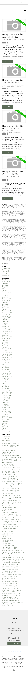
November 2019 (6, 414)
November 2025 (7, 295)
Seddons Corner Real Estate (17, 245)
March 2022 (5, 368)
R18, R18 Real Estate (9, 237)
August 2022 (6, 359)
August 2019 (5, 419)
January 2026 (6, 293)
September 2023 (7, 337)
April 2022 (5, 366)
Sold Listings (6, 275)
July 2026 (5, 283)
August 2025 (6, 300)
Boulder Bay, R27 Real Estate (8, 210)
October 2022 (6, 356)
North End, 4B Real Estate (12, 229)
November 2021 (6, 373)
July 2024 (5, 319)
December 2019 (6, 412)
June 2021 (5, 381)
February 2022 (6, 369)
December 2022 (7, 352)
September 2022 (7, 357)
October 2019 (6, 416)
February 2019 (6, 430)
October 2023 (6, 335)
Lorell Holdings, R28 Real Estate (13, 226)
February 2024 (6, 328)
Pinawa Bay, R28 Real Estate (10, 519)
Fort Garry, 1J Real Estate (7, 213)
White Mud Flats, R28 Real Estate (8, 257)
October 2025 (6, 297)
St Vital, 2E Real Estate (13, 251)
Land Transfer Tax (20, 222)
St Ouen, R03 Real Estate (16, 250)
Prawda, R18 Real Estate (9, 528)
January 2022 (6, 371)
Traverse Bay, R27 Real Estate (10, 588)
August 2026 (6, 281)
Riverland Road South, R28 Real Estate (13, 557)
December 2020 (7, 392)
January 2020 (6, 411)
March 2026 (5, 290)
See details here (20, 47)
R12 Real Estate (10, 236)
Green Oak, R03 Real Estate (10, 476)
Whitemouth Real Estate (20, 257)
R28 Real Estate (6, 543)
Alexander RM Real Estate (8, 205)
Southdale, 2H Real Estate (14, 249)
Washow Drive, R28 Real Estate (11, 592)
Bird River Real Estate (8, 452)
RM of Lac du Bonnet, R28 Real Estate (13, 559)
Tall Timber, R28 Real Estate (12, 252)
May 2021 (5, 383)
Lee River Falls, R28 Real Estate (11, 495)
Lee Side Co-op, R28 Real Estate (11, 497)
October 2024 (6, 314)
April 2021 (5, 385)
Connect (21, 2)
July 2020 (5, 400)
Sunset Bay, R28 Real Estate (10, 581)
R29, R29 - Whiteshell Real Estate (8, 240)
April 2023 (5, 345)
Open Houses (6, 271)
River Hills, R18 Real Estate (16, 242)
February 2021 (6, 388)
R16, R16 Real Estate (17, 236)
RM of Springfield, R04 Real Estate (14, 244)
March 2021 (5, 387)
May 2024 (5, 323)
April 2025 (5, 307)
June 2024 (5, 321)
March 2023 (5, 347)
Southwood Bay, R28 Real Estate (14, 86)
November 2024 (7, 312)
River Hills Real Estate (6, 242)
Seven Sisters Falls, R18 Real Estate (12, 567)
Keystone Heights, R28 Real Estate (12, 485)
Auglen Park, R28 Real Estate (13, 40)
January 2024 (6, 330)
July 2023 (5, 340)
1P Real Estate (10, 204)
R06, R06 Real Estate (8, 533)
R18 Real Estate (6, 538)
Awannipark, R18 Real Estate (10, 447)
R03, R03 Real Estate (16, 235)
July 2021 (5, 380)
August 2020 (6, 399)
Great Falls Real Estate (8, 474)
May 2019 (5, 425)
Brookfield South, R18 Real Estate (11, 457)
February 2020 (6, 409)
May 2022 (5, 364)
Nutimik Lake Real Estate (9, 514)
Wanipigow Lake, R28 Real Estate (12, 590)
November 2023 (7, 333)
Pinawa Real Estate (16, 233)
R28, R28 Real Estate (8, 545)
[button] (11, 618)
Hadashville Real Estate (9, 478)
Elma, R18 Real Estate (20, 212)
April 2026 (5, 288)
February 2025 (6, 311)
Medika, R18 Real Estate (7, 228)
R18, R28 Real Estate (17, 237)
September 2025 (7, 299)
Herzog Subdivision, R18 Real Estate (14, 219)
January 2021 (6, 390)
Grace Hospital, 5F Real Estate (8, 214)
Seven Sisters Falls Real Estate (11, 566)
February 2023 (6, 349)
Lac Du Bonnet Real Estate (18, 220)
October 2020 (6, 395)
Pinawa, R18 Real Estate (9, 524)
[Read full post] (14, 26)
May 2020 (5, 404)
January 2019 (6, 431)
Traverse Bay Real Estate (12, 253)
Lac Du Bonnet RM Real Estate (11, 488)
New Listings (6, 270)
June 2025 (5, 304)
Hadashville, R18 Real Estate (10, 218)
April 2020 (5, 406)
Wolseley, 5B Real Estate (7, 260)
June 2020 (5, 402)
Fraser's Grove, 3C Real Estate (19, 213)
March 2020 (6, 407)
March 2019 (5, 428)
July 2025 (5, 302)
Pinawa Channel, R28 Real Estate (12, 521)
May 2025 (5, 305)
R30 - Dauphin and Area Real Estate (12, 550)
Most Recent (5, 280)
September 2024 (7, 316)
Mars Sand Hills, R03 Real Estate (11, 504)
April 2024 (5, 325)
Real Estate (5, 273)
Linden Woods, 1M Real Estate (11, 500)
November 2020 (7, 394)
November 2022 (7, 354)
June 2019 (5, 423)
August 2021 (5, 378)
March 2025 (6, 309)
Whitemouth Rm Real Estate (7, 258)
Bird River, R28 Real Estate (9, 454)
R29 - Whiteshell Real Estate (10, 547)
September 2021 (7, 376)
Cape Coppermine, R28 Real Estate (12, 461)
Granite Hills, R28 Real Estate (13, 178)
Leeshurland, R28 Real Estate (11, 225)
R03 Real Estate (8, 235)
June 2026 (5, 285)
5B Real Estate (22, 204)
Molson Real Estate (16, 228)
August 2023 (6, 338)
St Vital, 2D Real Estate (8, 578)
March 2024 (5, 326)
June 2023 (5, 342)
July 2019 (5, 421)
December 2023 (7, 331)
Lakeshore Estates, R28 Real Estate (9, 222)
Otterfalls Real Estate (8, 517)
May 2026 (5, 287)
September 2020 (7, 397)
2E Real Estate (16, 204)
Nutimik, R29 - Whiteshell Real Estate (12, 230)
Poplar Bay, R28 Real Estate (12, 234)
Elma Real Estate (12, 212)
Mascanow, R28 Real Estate (16, 227)
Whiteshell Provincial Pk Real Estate (9, 259)
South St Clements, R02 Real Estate (12, 571)
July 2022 (5, 361)
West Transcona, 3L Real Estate (17, 256)
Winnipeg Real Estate (21, 259)
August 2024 (6, 318)
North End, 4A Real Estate (9, 511)
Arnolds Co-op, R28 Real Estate (11, 443)
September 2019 (7, 418)
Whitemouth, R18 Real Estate (19, 258)
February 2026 (6, 292)
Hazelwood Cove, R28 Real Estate (12, 481)
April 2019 (5, 426)
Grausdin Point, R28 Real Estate (11, 215)
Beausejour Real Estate (11, 207)
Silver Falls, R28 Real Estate (10, 248)
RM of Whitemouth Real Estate (11, 562)
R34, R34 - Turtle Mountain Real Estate (17, 241)
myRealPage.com (17, 651)
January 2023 (6, 350)
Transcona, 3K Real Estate (9, 585)
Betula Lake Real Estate (9, 450)
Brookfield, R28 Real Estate (10, 211)
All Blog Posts (6, 268)
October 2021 (6, 375)
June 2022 (5, 362)
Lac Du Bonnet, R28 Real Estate (14, 132)
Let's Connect (14, 643)
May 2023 (5, 344)
